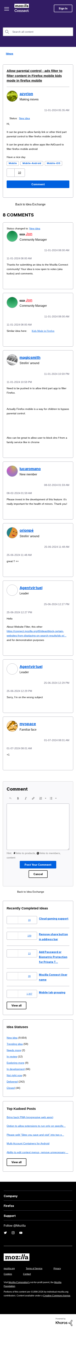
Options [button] (70, 54)
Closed (11, 1093)
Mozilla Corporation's (20, 1298)
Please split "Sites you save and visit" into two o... (38, 1145)
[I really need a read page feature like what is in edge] (59, 208)
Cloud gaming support (53, 924)
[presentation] (10, 804)
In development (16, 1074)
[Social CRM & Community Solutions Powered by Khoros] (64, 1341)
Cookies (27, 1289)
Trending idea (15, 1049)
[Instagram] (13, 1248)
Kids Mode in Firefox (43, 334)
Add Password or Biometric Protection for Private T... (53, 962)
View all (16, 1011)
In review (12, 1062)
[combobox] (38, 31)
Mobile (13, 167)
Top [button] (5, 1340)
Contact (47, 1289)
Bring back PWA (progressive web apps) (31, 1122)
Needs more (14, 1055)
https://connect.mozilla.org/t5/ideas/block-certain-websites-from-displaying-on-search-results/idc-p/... (35, 642)
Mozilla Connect (22, 8)
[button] (11, 177)
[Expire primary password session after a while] (53, 208)
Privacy (8, 1289)
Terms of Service (36, 1284)
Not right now (15, 1080)
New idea (25, 117)
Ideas (8, 53)
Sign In (63, 8)
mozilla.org (10, 1284)
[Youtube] (21, 1248)
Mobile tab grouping (52, 997)
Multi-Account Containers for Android (30, 1154)
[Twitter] (5, 1248)
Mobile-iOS (53, 167)
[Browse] (7, 9)
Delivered (13, 1087)
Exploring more (16, 1068)
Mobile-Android (32, 167)
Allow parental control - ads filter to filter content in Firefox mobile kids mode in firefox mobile (36, 76)
